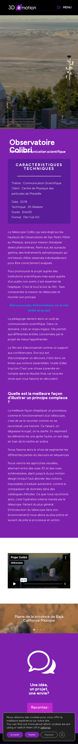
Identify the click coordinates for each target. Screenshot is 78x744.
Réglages (49, 734)
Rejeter (31, 734)
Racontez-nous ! (40, 710)
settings (45, 727)
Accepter (14, 734)
